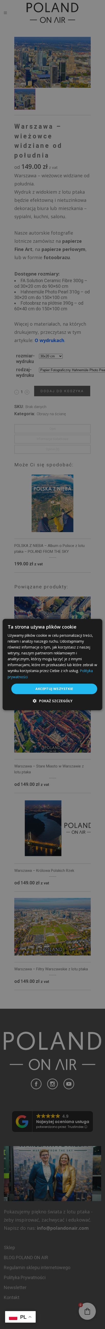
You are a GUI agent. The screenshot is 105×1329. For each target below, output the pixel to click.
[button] (52, 701)
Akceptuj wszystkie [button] (54, 688)
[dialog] (52, 664)
